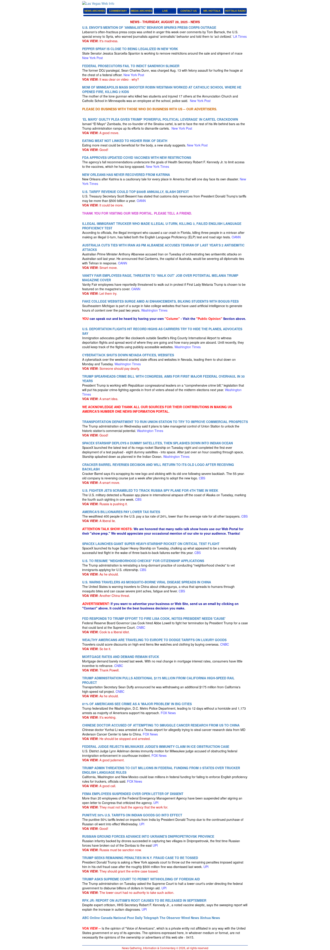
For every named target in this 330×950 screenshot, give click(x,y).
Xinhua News (210, 917)
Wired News (190, 917)
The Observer (170, 917)
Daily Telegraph (147, 917)
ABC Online (91, 917)
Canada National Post (117, 917)
